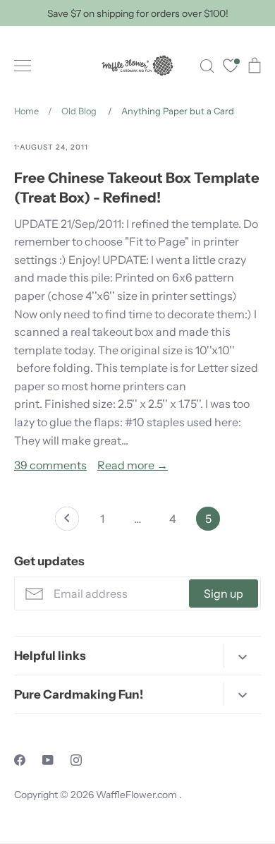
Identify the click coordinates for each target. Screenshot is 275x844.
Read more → (132, 465)
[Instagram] (76, 760)
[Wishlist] (230, 67)
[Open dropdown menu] (242, 656)
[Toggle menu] (22, 65)
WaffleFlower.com (137, 794)
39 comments (50, 465)
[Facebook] (20, 760)
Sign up (223, 593)
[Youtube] (48, 760)
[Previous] (67, 522)
